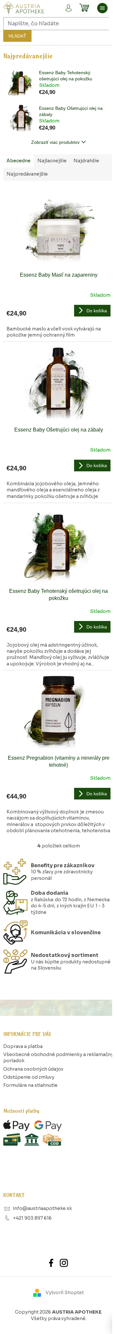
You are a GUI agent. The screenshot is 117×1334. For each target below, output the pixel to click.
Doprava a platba (23, 1046)
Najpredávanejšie (27, 174)
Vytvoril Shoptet (65, 1292)
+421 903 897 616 (32, 1218)
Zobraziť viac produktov (55, 142)
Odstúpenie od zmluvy (28, 1077)
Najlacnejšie (52, 161)
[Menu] (102, 8)
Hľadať (17, 36)
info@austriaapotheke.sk (42, 1208)
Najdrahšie (86, 161)
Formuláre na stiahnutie (30, 1085)
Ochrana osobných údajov (33, 1069)
